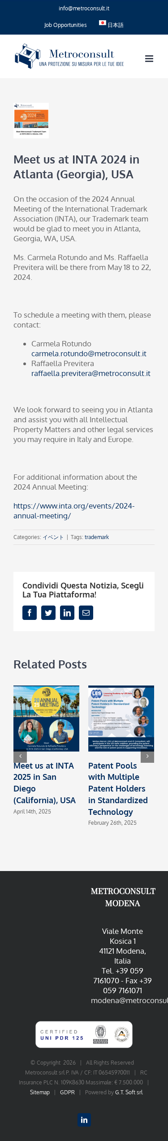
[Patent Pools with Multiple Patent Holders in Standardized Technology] (121, 717)
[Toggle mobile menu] (150, 58)
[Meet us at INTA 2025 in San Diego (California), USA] (46, 717)
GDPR (67, 1092)
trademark (97, 537)
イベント (53, 537)
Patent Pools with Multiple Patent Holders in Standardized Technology (118, 789)
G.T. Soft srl (128, 1092)
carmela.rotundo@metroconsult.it (88, 353)
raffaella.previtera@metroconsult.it (91, 373)
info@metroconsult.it (84, 8)
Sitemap (40, 1092)
